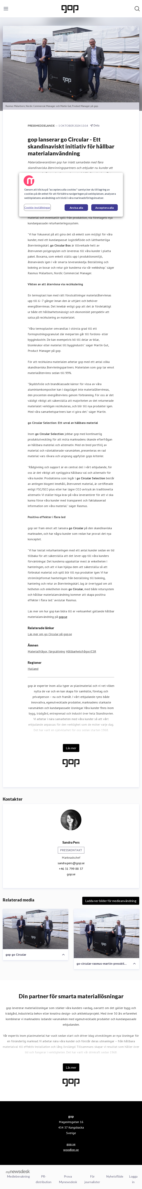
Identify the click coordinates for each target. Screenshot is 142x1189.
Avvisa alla (76, 207)
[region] (71, 195)
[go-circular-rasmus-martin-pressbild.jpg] (106, 933)
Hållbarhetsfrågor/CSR (81, 651)
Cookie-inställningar (37, 207)
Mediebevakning (18, 1176)
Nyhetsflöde (114, 1176)
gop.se (63, 617)
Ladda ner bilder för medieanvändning (110, 901)
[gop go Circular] (35, 929)
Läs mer (71, 748)
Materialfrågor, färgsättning (46, 651)
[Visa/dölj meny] (6, 9)
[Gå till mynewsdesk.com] (18, 1171)
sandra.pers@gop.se (71, 863)
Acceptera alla (104, 207)
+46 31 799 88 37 (71, 869)
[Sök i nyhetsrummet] (137, 8)
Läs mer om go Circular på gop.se (50, 634)
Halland (33, 669)
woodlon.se (71, 1150)
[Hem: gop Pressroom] (70, 8)
